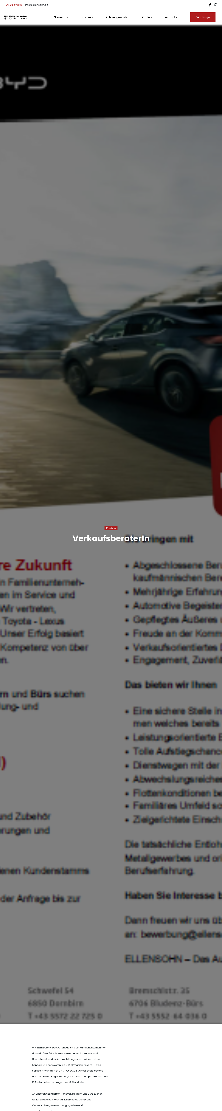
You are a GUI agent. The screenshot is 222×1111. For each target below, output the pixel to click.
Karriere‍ (147, 17)
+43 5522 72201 (13, 4)
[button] (63, 17)
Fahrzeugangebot (118, 17)
